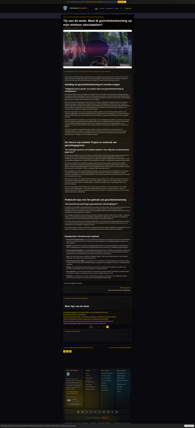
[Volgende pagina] (107, 327)
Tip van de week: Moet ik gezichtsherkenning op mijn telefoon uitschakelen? (86, 16)
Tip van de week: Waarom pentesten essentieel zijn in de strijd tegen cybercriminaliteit (85, 319)
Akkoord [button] (189, 425)
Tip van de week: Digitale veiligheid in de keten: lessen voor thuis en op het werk (84, 323)
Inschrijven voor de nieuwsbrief (72, 331)
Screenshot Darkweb (106, 380)
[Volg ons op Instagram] (95, 412)
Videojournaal (89, 378)
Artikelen (88, 375)
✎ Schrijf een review (74, 404)
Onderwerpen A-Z (121, 384)
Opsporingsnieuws (90, 389)
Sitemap (108, 423)
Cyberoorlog (89, 384)
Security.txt (77, 423)
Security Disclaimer (69, 423)
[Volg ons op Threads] (112, 412)
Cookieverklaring (101, 423)
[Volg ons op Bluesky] (99, 412)
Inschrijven (119, 386)
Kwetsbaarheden (91, 386)
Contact (119, 391)
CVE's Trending (106, 375)
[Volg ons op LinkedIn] (87, 412)
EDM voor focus (105, 390)
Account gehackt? (121, 373)
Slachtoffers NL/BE (107, 373)
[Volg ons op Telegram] (78, 412)
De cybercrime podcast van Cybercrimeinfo (74, 314)
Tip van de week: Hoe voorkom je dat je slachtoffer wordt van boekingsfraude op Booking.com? (88, 321)
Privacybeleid (93, 423)
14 (103, 326)
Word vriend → (122, 1)
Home (64, 16)
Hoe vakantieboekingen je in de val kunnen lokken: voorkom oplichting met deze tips (85, 312)
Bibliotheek (104, 385)
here (70, 71)
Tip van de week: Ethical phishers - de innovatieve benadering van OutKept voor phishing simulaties (89, 316)
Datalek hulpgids (121, 375)
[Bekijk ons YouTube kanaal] (82, 412)
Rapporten (103, 382)
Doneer (106, 417)
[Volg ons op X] (91, 412)
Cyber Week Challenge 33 (122, 381)
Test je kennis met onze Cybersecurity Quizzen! (76, 298)
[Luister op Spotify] (116, 412)
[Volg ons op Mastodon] (104, 412)
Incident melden (120, 378)
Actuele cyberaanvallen (91, 381)
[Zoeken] (121, 8)
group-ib (128, 287)
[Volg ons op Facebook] (108, 412)
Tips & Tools (104, 387)
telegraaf (124, 287)
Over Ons (119, 389)
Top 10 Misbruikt (106, 378)
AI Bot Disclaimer (84, 423)
